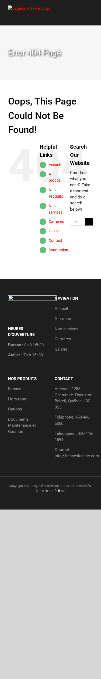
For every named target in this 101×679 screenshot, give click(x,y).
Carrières (56, 221)
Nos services (66, 329)
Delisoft (59, 491)
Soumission (58, 250)
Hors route (17, 399)
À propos (63, 318)
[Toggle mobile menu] (91, 8)
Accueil (55, 164)
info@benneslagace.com (77, 455)
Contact (55, 240)
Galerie (54, 231)
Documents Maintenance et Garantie (22, 425)
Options (15, 409)
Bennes (14, 388)
